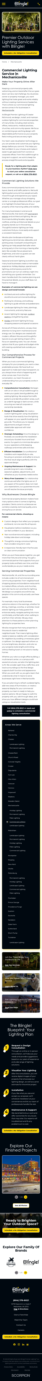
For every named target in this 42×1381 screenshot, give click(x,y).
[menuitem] (21, 730)
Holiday (7, 321)
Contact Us (21, 1325)
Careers (21, 1330)
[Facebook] (14, 1344)
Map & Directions (21, 1309)
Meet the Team (21, 1320)
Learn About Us (11, 986)
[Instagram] (19, 1344)
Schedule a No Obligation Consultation (20, 53)
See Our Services (12, 965)
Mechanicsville (8, 110)
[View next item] (25, 1197)
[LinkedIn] (23, 1344)
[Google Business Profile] (27, 1344)
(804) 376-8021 (21, 1300)
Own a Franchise (21, 1315)
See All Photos (21, 1205)
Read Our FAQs (11, 1007)
